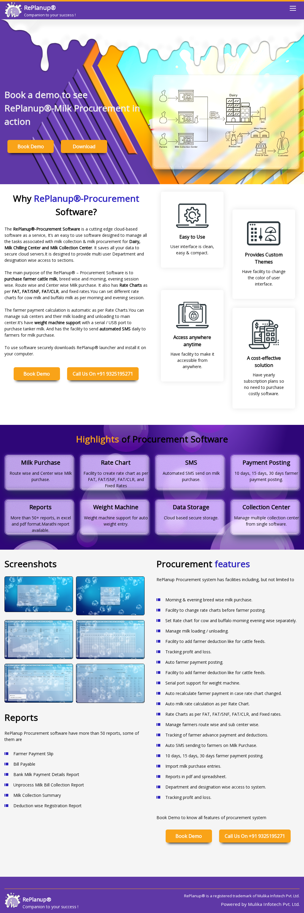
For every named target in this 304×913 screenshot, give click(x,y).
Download (84, 146)
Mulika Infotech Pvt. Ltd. (278, 895)
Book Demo (31, 146)
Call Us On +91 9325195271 (103, 373)
